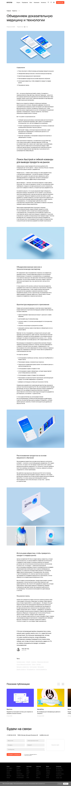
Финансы (19, 772)
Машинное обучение (42, 662)
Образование (19, 773)
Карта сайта (58, 775)
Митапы (38, 777)
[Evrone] (9, 2)
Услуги (18, 2)
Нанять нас (60, 2)
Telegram (48, 772)
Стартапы (33, 662)
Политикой (31, 754)
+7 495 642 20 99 (11, 735)
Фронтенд (9, 775)
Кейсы (37, 770)
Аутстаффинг (9, 768)
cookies (11, 783)
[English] (53, 3)
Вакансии (38, 773)
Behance (48, 770)
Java (27, 775)
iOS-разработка (31, 669)
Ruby (27, 768)
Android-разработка (41, 669)
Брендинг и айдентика (23, 667)
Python (34, 664)
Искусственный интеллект (24, 664)
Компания (36, 2)
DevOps (38, 664)
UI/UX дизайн (33, 667)
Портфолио (25, 2)
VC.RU (47, 777)
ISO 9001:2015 (59, 768)
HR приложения (20, 777)
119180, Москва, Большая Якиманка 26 (27, 735)
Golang (27, 772)
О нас (37, 768)
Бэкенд (8, 777)
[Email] (48, 3)
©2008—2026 (59, 777)
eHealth (28, 662)
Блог (31, 2)
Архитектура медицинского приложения (29, 76)
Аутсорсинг (9, 770)
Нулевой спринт (21, 662)
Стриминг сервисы (20, 776)
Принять (66, 783)
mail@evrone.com (44, 735)
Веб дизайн (41, 667)
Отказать (60, 783)
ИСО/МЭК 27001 (59, 770)
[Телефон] (51, 3)
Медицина (19, 770)
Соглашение (59, 772)
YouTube (48, 773)
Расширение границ (23, 85)
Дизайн (8, 772)
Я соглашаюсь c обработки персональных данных (30, 755)
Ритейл (18, 768)
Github (47, 775)
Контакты (43, 2)
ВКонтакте (48, 768)
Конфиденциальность (60, 774)
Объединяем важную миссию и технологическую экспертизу (35, 73)
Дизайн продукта (21, 669)
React (27, 773)
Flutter (27, 777)
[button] (58, 684)
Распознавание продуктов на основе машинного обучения (34, 78)
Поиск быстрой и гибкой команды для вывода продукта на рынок (36, 71)
